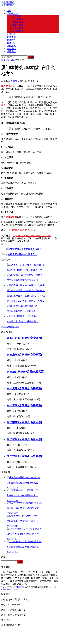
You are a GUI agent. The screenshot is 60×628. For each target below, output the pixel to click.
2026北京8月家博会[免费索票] (24, 337)
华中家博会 (17, 25)
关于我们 (11, 48)
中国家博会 (20, 587)
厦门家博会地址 (28, 230)
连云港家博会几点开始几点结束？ (24, 249)
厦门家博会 (6, 86)
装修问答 (11, 40)
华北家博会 (17, 19)
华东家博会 (17, 16)
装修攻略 (11, 43)
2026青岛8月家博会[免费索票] (24, 405)
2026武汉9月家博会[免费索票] (24, 439)
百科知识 (11, 45)
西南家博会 (17, 28)
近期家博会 (12, 13)
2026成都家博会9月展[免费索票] (26, 371)
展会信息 (11, 34)
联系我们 (11, 51)
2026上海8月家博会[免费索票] (24, 354)
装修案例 (11, 37)
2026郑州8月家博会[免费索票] (24, 456)
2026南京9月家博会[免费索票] (24, 422)
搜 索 (31, 57)
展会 (3, 105)
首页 (9, 10)
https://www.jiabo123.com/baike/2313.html (32, 235)
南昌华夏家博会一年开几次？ (22, 254)
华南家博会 (17, 22)
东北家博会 (17, 31)
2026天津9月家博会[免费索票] (24, 388)
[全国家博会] (8, 2)
